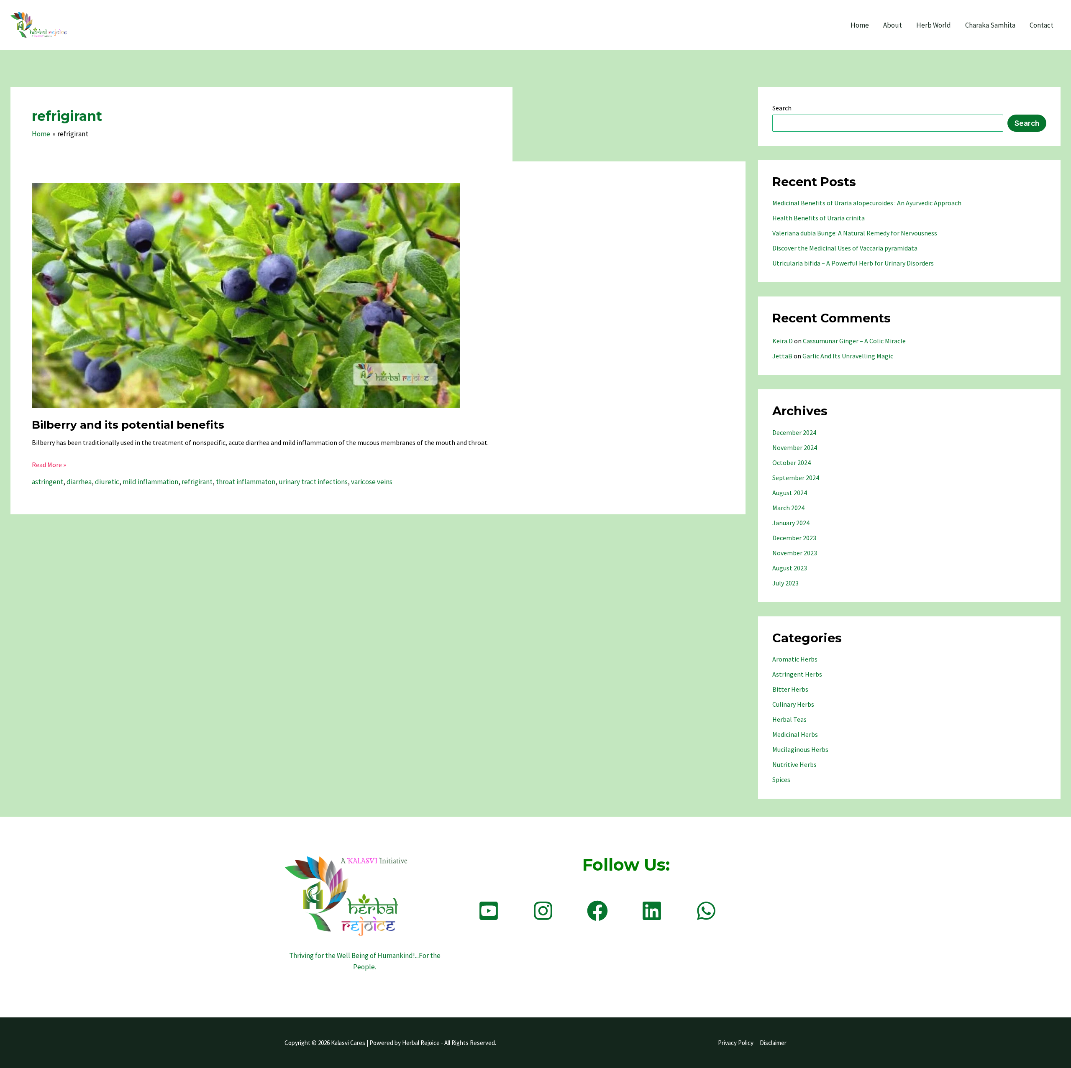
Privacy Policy (735, 1043)
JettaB (782, 356)
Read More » (49, 465)
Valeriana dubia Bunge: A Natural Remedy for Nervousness (854, 233)
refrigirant (197, 481)
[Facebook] (597, 911)
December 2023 (794, 538)
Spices (781, 779)
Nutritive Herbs (794, 764)
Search (782, 108)
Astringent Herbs (797, 674)
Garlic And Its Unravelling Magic (847, 356)
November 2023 (794, 553)
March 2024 (788, 507)
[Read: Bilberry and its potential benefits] (246, 294)
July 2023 (785, 583)
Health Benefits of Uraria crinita (818, 218)
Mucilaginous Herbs (800, 749)
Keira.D (782, 341)
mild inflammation (150, 481)
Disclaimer (773, 1043)
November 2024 (794, 447)
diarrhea (79, 481)
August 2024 (789, 492)
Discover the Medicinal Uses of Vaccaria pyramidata (844, 248)
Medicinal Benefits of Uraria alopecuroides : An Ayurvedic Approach (866, 203)
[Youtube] (489, 911)
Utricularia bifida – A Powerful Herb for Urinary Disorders (853, 263)
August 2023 (789, 568)
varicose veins (371, 481)
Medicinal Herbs (795, 734)
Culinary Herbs (793, 704)
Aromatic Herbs (794, 659)
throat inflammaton (245, 481)
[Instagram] (543, 911)
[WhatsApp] (706, 911)
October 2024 (791, 462)
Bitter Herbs (790, 689)
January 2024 (791, 523)
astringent (47, 481)
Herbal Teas (789, 719)
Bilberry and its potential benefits (128, 425)
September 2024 (795, 477)
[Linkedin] (652, 911)
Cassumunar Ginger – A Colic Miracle (854, 341)
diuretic (107, 481)
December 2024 (794, 432)
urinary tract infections (313, 481)
